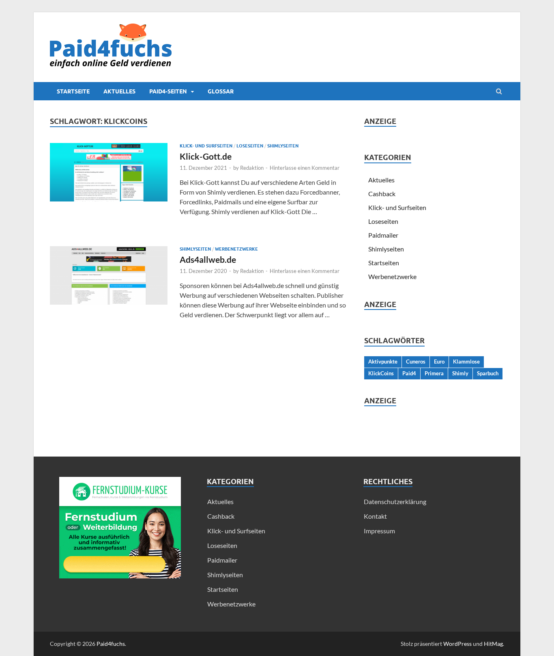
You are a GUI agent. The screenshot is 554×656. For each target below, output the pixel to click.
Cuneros (415, 361)
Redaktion (252, 168)
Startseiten (383, 262)
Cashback (381, 193)
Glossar (221, 91)
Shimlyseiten (282, 146)
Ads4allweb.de (208, 259)
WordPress (457, 643)
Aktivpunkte (382, 361)
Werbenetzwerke (236, 249)
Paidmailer (383, 235)
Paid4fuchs (111, 643)
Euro (439, 361)
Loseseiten (249, 146)
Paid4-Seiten (168, 91)
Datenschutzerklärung (395, 501)
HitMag (493, 643)
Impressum (379, 531)
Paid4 (409, 373)
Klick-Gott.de (206, 156)
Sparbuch (487, 373)
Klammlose (466, 361)
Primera (434, 373)
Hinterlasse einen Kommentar (304, 168)
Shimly (460, 373)
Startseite (73, 91)
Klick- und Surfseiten (206, 146)
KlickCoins (381, 373)
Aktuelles (119, 91)
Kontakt (375, 516)
